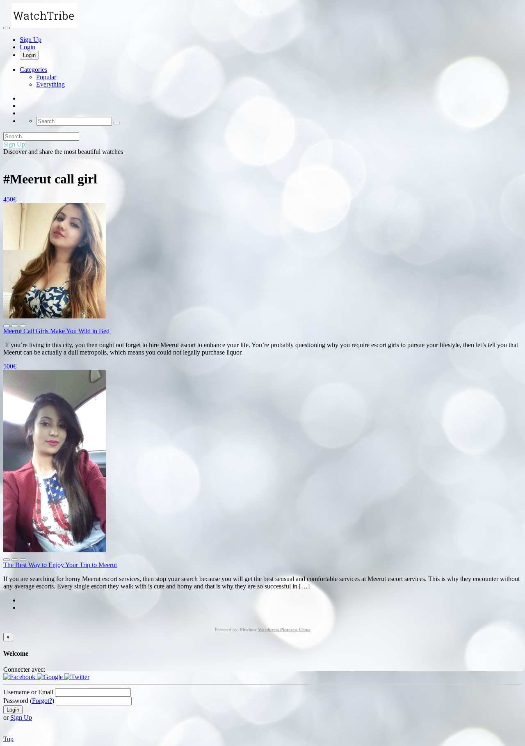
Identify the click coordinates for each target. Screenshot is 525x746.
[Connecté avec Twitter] (76, 676)
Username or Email (28, 692)
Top (8, 738)
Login (27, 46)
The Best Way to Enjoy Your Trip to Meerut (60, 564)
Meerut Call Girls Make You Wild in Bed (56, 330)
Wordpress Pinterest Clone (284, 629)
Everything (50, 84)
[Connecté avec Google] (50, 676)
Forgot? (42, 700)
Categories (33, 69)
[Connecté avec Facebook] (20, 676)
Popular (46, 76)
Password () (28, 700)
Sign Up (30, 39)
